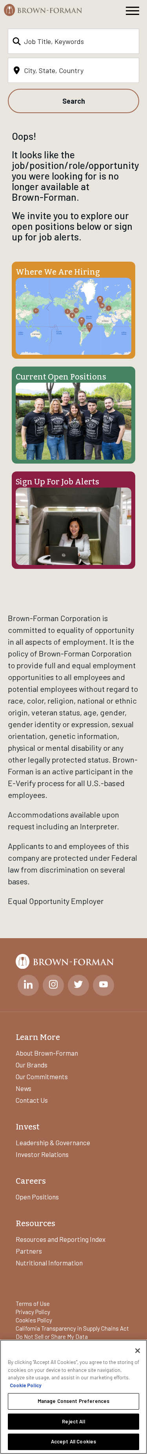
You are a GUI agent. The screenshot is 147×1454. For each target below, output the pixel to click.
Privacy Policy (33, 1311)
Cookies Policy (34, 1320)
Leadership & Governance (53, 1142)
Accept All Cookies (73, 1441)
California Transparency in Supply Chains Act (72, 1328)
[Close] (137, 1350)
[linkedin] (28, 985)
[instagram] (53, 985)
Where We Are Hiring (58, 272)
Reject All (73, 1421)
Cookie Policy (26, 1385)
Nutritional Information (49, 1263)
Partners (29, 1251)
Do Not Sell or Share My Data (52, 1336)
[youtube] (103, 985)
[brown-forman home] (43, 10)
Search (73, 101)
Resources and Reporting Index (60, 1239)
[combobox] (73, 41)
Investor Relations (42, 1154)
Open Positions (37, 1197)
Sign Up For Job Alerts (57, 481)
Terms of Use (33, 1303)
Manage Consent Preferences (73, 1401)
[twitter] (78, 985)
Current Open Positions (61, 376)
